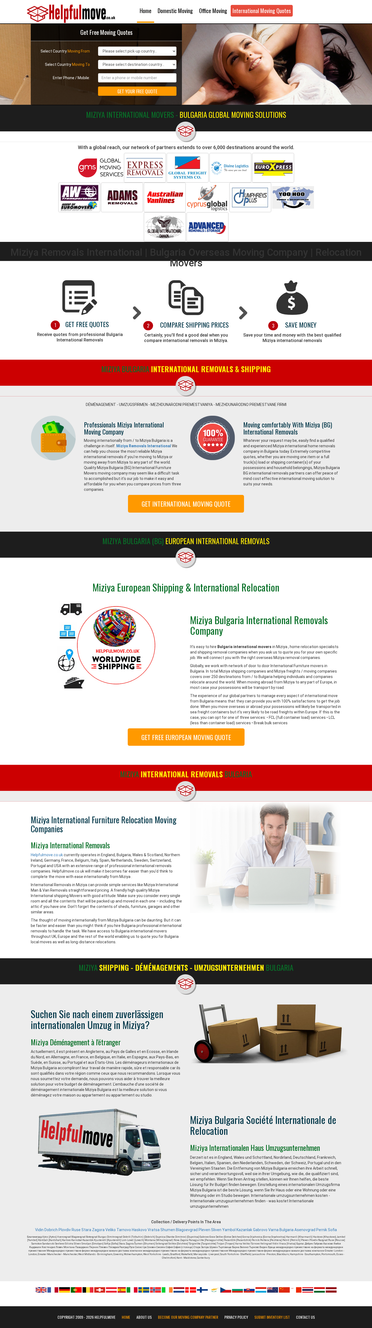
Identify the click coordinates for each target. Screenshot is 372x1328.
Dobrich (51, 1230)
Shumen (167, 1230)
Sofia (332, 1230)
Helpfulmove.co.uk (47, 855)
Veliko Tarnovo (118, 1230)
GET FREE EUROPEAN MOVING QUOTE (186, 737)
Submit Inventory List (272, 1317)
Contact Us (305, 1317)
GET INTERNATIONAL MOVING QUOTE (186, 504)
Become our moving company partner (188, 1317)
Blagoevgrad (187, 1230)
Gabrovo (260, 1230)
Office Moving (213, 11)
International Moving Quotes (262, 11)
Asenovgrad (304, 1230)
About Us (144, 1317)
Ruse (76, 1230)
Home (145, 11)
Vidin (39, 1230)
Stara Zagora (93, 1230)
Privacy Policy (236, 1317)
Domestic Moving (175, 11)
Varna (273, 1230)
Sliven (216, 1230)
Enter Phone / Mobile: (71, 78)
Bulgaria (286, 1230)
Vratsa (154, 1230)
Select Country (65, 51)
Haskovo (139, 1230)
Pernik (321, 1230)
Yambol (229, 1230)
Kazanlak (244, 1230)
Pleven (204, 1230)
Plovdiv (65, 1230)
